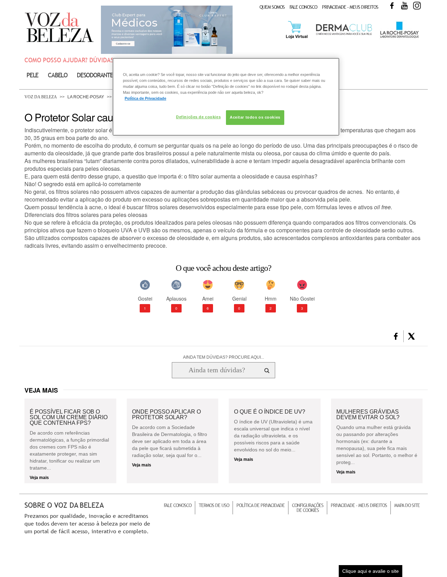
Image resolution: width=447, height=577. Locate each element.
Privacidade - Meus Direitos (350, 7)
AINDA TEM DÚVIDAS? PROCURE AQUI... (223, 357)
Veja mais (39, 478)
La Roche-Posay (85, 96)
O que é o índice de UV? (269, 412)
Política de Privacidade (260, 505)
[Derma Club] (344, 34)
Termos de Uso (214, 505)
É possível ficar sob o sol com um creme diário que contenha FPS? (69, 417)
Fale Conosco (303, 7)
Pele (32, 75)
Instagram (417, 5)
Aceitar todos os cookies (255, 117)
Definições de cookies (198, 117)
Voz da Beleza (40, 96)
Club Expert (167, 30)
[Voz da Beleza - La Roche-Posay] (399, 38)
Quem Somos (272, 7)
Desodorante (95, 75)
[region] (225, 97)
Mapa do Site (407, 505)
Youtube (404, 5)
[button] (396, 336)
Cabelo (57, 75)
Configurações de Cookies (307, 507)
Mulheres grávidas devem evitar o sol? (368, 414)
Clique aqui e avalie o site (370, 571)
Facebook (392, 5)
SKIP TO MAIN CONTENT (48, 2)
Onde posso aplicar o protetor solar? (166, 414)
